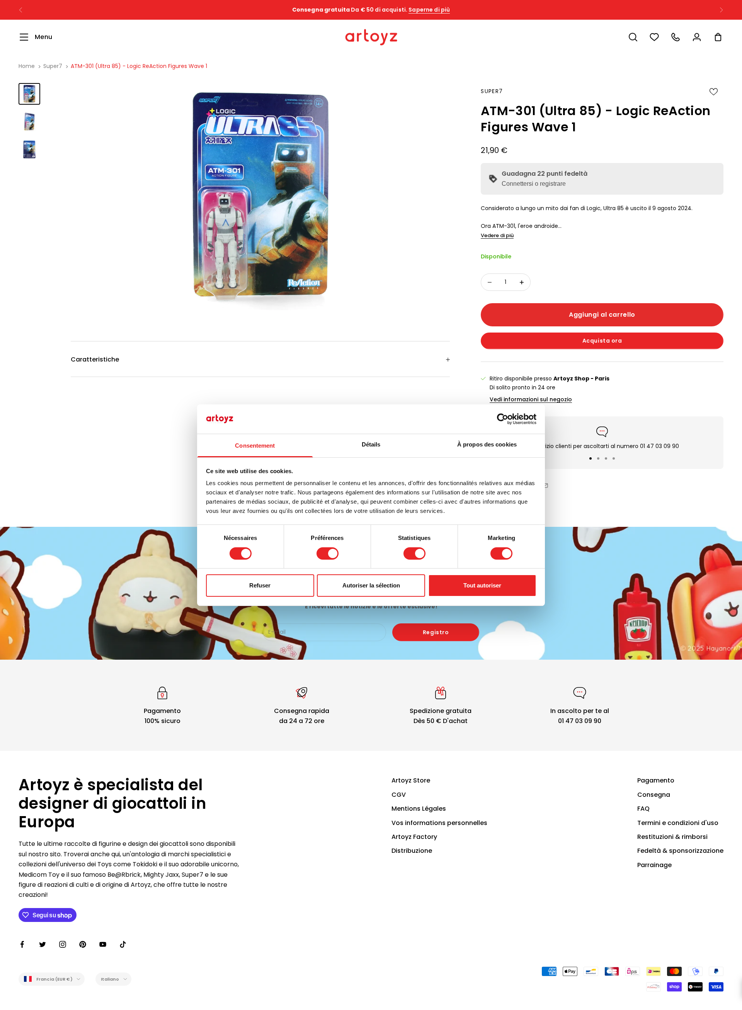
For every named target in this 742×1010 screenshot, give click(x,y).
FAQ (643, 808)
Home (27, 66)
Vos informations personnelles (439, 822)
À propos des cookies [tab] (487, 444)
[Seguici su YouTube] (103, 944)
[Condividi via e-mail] (545, 485)
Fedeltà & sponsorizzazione (680, 850)
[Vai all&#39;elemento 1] (29, 94)
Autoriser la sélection (371, 585)
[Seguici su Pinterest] (83, 944)
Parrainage (654, 865)
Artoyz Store (410, 780)
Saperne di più (444, 13)
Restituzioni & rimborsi (672, 836)
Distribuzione (411, 850)
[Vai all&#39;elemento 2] (29, 121)
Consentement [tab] (255, 445)
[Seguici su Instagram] (62, 944)
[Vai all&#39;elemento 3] (29, 149)
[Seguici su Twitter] (42, 944)
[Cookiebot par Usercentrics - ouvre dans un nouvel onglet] (502, 419)
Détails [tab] (371, 444)
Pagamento (655, 780)
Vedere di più (497, 235)
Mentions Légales (418, 808)
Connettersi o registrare (534, 183)
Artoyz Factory (414, 836)
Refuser (260, 585)
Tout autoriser (482, 585)
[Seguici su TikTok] (123, 944)
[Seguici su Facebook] (22, 944)
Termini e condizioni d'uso (677, 822)
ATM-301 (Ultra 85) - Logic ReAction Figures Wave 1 (139, 66)
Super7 (52, 66)
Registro (436, 632)
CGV (398, 794)
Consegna (653, 794)
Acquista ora (602, 341)
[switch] (328, 553)
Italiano (110, 979)
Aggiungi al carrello (602, 314)
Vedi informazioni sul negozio (531, 399)
